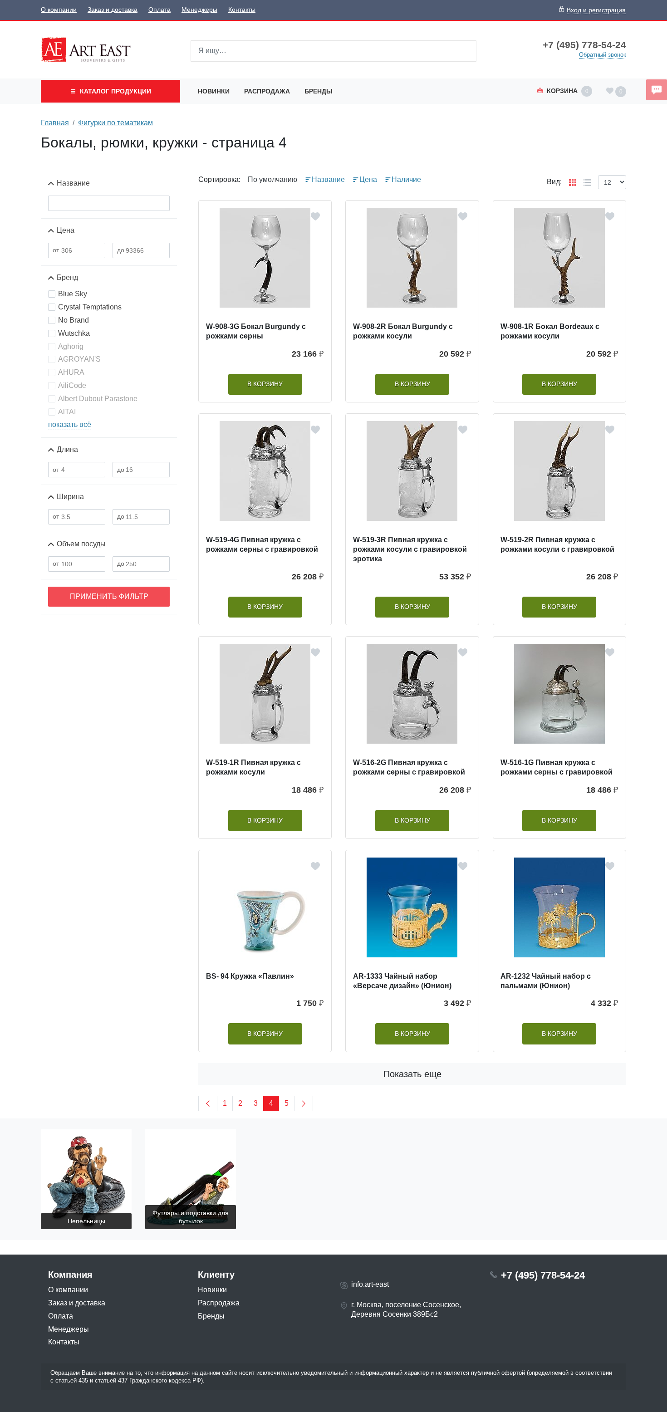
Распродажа (267, 91)
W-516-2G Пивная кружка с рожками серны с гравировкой (409, 767)
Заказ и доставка (112, 9)
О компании (59, 9)
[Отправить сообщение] (656, 89)
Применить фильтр (109, 596)
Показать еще (412, 1074)
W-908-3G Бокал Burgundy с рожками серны (256, 331)
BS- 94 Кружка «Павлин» (250, 976)
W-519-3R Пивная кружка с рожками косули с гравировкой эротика (410, 549)
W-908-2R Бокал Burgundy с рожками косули (403, 331)
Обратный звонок (602, 54)
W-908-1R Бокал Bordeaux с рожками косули (549, 331)
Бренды (318, 91)
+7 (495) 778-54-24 (584, 44)
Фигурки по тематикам (115, 123)
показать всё (69, 424)
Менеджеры (199, 9)
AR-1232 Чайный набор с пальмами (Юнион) (545, 981)
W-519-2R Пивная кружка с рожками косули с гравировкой (557, 544)
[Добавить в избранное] (315, 216)
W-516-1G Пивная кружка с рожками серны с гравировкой (556, 767)
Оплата (159, 9)
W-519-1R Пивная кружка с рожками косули (253, 767)
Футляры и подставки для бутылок (190, 1217)
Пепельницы (86, 1221)
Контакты (241, 9)
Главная (55, 123)
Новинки (214, 91)
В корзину (265, 384)
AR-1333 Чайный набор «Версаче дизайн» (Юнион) (402, 981)
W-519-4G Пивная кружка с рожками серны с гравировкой (262, 544)
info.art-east (370, 1284)
